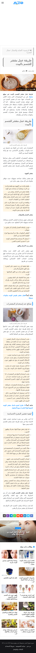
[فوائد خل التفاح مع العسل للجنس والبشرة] (9, 606)
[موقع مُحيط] (18, 3)
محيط (31, 97)
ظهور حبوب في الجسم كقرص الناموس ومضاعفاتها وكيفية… (10, 597)
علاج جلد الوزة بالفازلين (10, 578)
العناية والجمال (16, 50)
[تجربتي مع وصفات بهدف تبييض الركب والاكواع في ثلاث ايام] (9, 623)
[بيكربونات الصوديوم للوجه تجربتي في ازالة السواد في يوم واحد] (26, 571)
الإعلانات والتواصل (18, 649)
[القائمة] (3, 2)
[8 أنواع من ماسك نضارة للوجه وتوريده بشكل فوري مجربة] (26, 623)
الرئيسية (26, 50)
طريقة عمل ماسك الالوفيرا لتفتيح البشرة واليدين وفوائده (28, 614)
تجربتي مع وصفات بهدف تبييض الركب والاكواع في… (10, 631)
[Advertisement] (18, 26)
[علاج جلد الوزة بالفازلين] (9, 571)
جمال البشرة (18, 528)
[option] (18, 531)
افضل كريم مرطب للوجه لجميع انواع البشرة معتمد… (27, 562)
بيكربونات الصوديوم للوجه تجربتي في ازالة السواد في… (26, 579)
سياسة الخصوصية (20, 646)
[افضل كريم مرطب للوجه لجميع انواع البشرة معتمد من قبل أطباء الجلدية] (26, 554)
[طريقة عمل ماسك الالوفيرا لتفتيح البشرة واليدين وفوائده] (26, 606)
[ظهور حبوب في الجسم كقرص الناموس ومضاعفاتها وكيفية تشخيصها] (9, 589)
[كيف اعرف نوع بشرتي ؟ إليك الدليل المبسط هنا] (26, 589)
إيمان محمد (31, 71)
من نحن (29, 646)
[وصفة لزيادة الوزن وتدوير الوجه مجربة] (9, 554)
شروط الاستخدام (9, 646)
